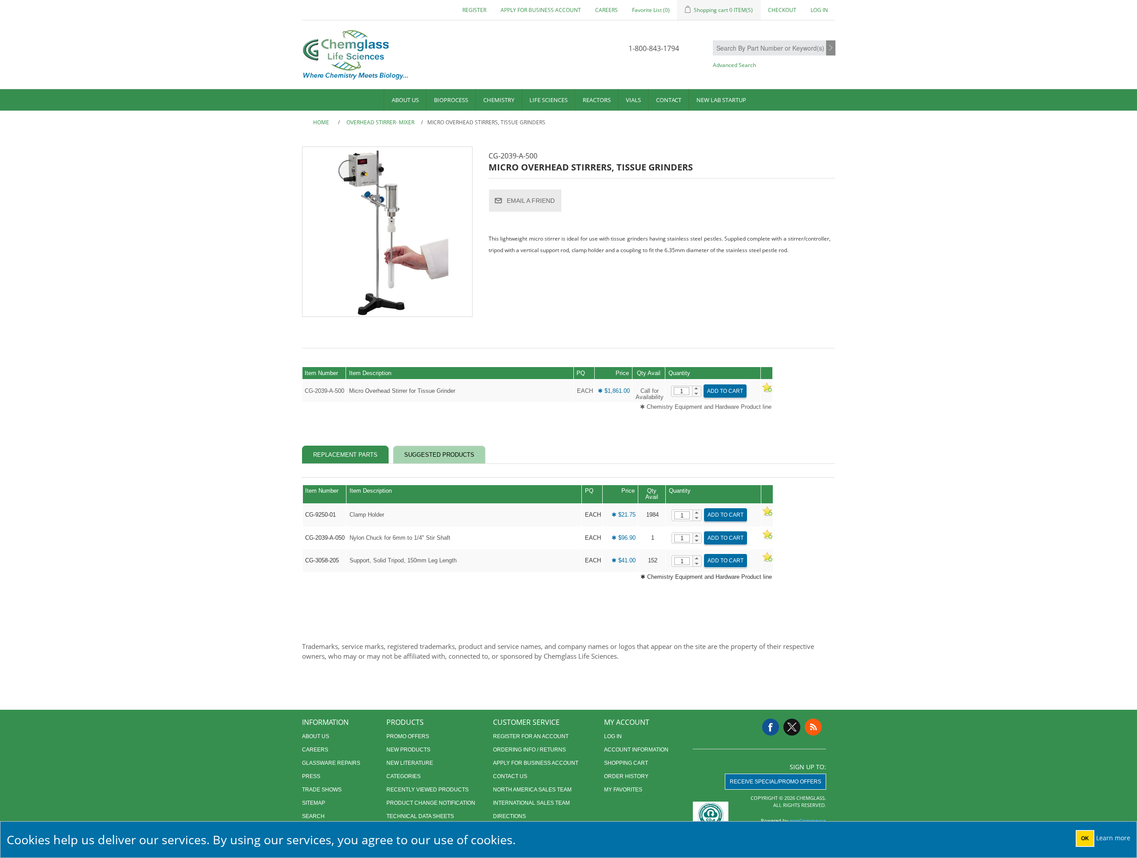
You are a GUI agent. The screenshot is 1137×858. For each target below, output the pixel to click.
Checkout (782, 10)
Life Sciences (548, 100)
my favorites (623, 790)
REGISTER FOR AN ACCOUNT (530, 736)
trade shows (322, 790)
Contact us (510, 776)
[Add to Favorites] (766, 390)
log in (613, 736)
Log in (819, 10)
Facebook (770, 727)
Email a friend (531, 200)
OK (1085, 838)
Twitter (791, 727)
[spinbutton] (681, 391)
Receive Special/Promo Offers (775, 782)
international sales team (531, 803)
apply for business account (541, 10)
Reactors (597, 100)
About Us (405, 100)
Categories (403, 776)
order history (626, 776)
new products (408, 750)
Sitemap (313, 803)
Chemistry (498, 100)
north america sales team (532, 790)
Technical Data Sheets (420, 816)
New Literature (409, 763)
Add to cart (725, 391)
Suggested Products (439, 454)
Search (830, 48)
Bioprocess (451, 100)
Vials (633, 100)
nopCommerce (808, 820)
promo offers (407, 736)
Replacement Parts (345, 454)
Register (474, 10)
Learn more (1113, 838)
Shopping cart (626, 763)
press (311, 776)
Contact (668, 100)
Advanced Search (734, 65)
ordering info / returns (529, 750)
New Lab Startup (721, 100)
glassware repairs (331, 763)
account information (636, 750)
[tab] (345, 455)
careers (606, 10)
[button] (696, 388)
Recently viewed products (427, 790)
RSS (813, 727)
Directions (509, 816)
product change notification (430, 803)
